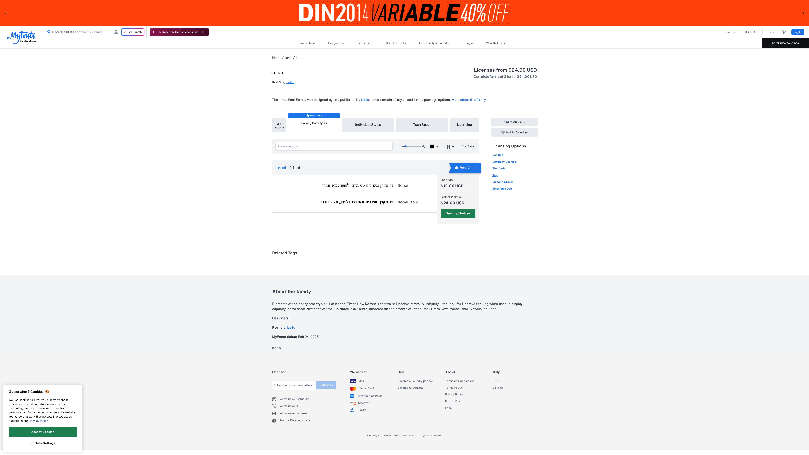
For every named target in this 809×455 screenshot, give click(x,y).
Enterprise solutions (785, 43)
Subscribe (326, 385)
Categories (334, 43)
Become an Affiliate (410, 387)
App (495, 175)
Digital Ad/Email (502, 182)
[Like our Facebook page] (275, 421)
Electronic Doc (502, 189)
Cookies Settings (42, 443)
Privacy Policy (454, 394)
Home (276, 57)
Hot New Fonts (396, 43)
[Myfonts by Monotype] (21, 37)
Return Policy (454, 401)
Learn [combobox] (728, 32)
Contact (498, 387)
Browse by (305, 43)
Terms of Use (454, 387)
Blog (467, 43)
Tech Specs (422, 124)
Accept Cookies (42, 432)
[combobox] (94, 32)
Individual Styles (368, 124)
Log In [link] (797, 32)
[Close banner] (203, 32)
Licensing (464, 124)
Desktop (497, 155)
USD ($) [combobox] (750, 32)
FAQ (495, 381)
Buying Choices (458, 213)
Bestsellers (364, 43)
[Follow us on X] (275, 406)
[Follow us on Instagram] (275, 399)
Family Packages (314, 123)
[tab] (279, 125)
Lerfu (288, 57)
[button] (5, 13)
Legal (449, 408)
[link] (48, 32)
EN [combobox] (769, 32)
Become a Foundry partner (415, 381)
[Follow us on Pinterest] (275, 413)
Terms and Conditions (459, 381)
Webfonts (498, 168)
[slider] (412, 146)
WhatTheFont (494, 43)
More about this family (468, 99)
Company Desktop (504, 162)
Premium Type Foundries (435, 43)
